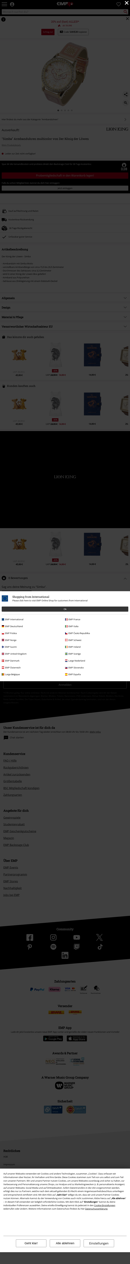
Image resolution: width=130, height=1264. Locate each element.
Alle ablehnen (65, 1243)
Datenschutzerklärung (96, 1208)
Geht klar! (31, 1243)
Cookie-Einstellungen (104, 1205)
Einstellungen (99, 1243)
